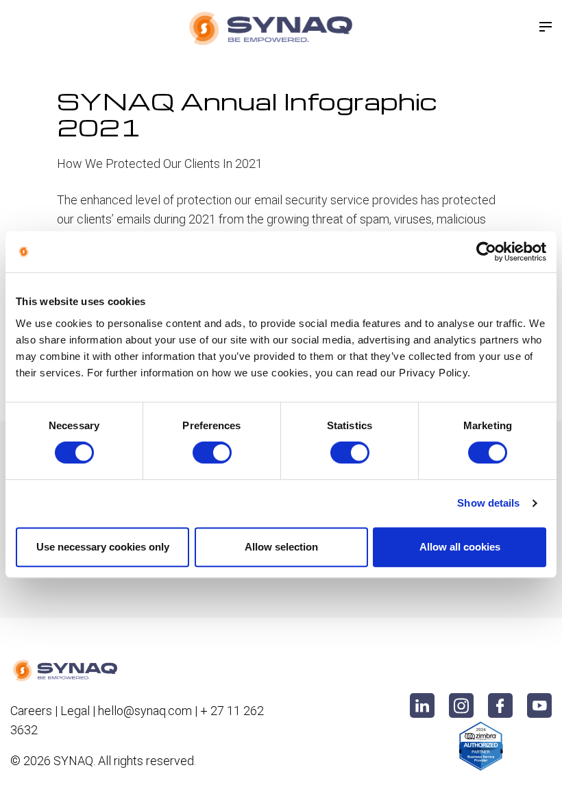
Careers (31, 710)
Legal (75, 710)
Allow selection (281, 547)
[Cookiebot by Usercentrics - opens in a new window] (486, 251)
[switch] (212, 452)
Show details (488, 503)
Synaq (73, 760)
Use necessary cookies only (102, 547)
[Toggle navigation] (545, 27)
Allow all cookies (459, 547)
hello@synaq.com (145, 710)
